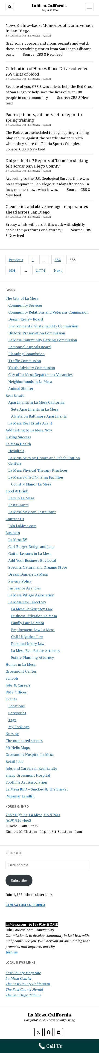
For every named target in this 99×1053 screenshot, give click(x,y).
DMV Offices (16, 692)
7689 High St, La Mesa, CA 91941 (33, 814)
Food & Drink (17, 491)
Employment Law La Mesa (33, 629)
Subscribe (19, 880)
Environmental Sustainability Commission (43, 326)
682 (58, 259)
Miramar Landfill (20, 796)
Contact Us (15, 518)
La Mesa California (49, 5)
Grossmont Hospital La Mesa (30, 754)
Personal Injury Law (27, 643)
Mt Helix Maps (18, 747)
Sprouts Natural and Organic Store (37, 567)
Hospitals (16, 450)
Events (11, 699)
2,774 (40, 270)
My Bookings (18, 726)
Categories (17, 712)
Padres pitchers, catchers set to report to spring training (44, 117)
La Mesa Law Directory (27, 601)
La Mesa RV (17, 539)
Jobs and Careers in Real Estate (31, 768)
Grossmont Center (21, 671)
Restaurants (18, 504)
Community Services (25, 305)
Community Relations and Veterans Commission (48, 312)
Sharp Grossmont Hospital (28, 775)
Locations (16, 705)
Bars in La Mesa (21, 498)
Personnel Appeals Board (29, 346)
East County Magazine (23, 972)
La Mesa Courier (19, 978)
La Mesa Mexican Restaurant (32, 511)
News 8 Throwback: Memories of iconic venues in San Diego (49, 28)
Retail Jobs (14, 761)
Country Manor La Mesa (31, 484)
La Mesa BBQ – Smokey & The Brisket (37, 789)
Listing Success (18, 437)
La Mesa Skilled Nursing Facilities (36, 477)
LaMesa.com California (25, 905)
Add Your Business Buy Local (32, 560)
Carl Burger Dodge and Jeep (31, 546)
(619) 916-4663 (18, 820)
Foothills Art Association (26, 782)
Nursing (12, 733)
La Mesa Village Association (31, 595)
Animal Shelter (20, 388)
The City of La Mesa (22, 298)
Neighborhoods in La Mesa (30, 381)
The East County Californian (28, 983)
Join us (12, 952)
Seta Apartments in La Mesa (34, 409)
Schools (12, 678)
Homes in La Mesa (20, 664)
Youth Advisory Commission (31, 367)
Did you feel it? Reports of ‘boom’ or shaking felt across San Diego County (47, 163)
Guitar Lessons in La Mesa (29, 553)
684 (12, 270)
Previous (16, 259)
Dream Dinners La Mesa (28, 574)
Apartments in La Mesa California (36, 402)
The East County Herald (24, 989)
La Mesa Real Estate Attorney (35, 650)
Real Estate (15, 395)
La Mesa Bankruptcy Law (31, 608)
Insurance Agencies (24, 588)
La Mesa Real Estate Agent (30, 423)
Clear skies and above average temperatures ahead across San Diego (47, 209)
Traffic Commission (24, 360)
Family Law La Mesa (27, 622)
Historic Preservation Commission (36, 333)
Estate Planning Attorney (32, 657)
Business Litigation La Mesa (34, 615)
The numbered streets (24, 740)
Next (58, 270)
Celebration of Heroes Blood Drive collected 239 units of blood (47, 71)
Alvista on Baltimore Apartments (39, 416)
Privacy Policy (20, 581)
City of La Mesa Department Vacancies (40, 374)
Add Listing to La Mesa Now (29, 430)
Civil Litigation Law (27, 636)
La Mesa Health (18, 443)
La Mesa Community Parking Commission (42, 339)
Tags (12, 719)
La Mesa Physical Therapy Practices (37, 470)
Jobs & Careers (18, 685)
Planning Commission (26, 353)
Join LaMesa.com (22, 525)
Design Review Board (25, 319)
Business (13, 532)
